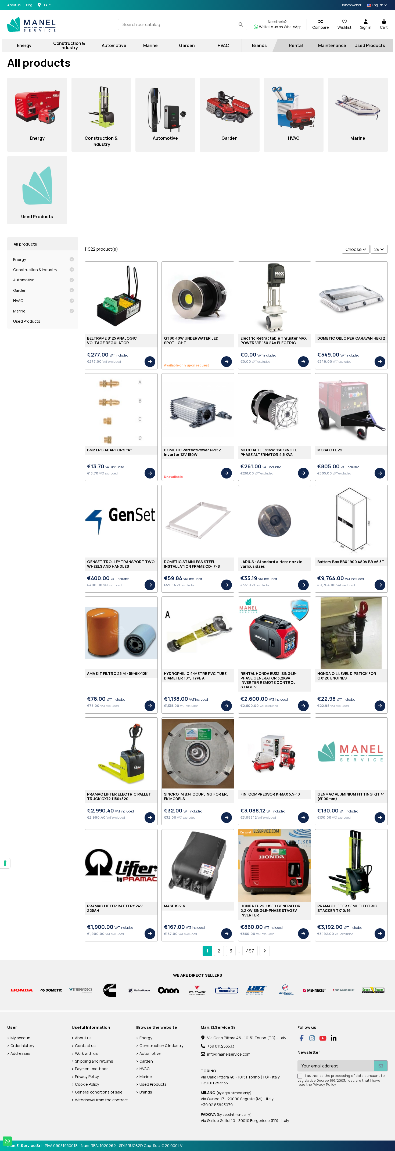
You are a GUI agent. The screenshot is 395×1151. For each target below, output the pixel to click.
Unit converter (350, 5)
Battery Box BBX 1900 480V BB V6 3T (350, 561)
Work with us (86, 1053)
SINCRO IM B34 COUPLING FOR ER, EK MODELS (196, 796)
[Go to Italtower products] (197, 989)
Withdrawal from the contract (101, 1099)
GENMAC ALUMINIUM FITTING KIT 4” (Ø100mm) (351, 796)
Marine (19, 311)
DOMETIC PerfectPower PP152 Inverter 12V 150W (192, 452)
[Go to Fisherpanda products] (139, 989)
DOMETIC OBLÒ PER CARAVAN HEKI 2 (351, 338)
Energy (19, 259)
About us (14, 5)
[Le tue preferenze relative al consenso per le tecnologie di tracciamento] (5, 863)
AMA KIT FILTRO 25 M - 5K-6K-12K (117, 673)
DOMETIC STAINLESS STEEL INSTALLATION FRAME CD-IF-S (192, 564)
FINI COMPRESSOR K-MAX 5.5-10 (270, 794)
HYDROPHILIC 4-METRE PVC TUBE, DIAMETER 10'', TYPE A (196, 676)
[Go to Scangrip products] (343, 989)
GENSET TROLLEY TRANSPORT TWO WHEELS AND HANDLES (121, 564)
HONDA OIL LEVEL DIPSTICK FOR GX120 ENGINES (346, 676)
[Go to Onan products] (168, 989)
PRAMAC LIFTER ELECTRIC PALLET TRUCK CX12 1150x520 (119, 796)
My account (21, 1037)
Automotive (23, 279)
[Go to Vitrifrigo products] (80, 989)
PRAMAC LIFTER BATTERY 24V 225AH (115, 908)
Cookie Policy (87, 1084)
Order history (22, 1045)
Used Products (26, 321)
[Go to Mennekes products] (314, 989)
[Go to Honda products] (21, 989)
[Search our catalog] (240, 24)
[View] (150, 361)
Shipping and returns (94, 1061)
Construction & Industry (35, 269)
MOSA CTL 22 (329, 449)
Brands (145, 1092)
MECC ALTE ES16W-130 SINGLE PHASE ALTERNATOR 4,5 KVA (268, 452)
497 (250, 951)
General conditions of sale (99, 1092)
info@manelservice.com (228, 1054)
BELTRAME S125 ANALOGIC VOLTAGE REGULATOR (112, 340)
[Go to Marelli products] (285, 989)
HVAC (18, 300)
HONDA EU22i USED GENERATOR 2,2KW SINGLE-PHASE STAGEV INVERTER (270, 910)
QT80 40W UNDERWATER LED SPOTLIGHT (191, 340)
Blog (29, 5)
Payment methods (92, 1068)
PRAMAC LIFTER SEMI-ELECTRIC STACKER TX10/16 (347, 908)
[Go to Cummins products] (109, 989)
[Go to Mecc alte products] (226, 989)
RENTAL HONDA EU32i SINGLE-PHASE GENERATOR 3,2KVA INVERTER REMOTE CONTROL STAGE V (268, 680)
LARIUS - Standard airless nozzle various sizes (271, 564)
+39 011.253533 (220, 1046)
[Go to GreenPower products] (373, 989)
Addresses (20, 1053)
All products (25, 244)
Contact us (85, 1045)
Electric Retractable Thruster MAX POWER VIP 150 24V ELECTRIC (273, 340)
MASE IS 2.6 (174, 905)
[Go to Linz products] (256, 989)
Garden (20, 290)
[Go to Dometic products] (51, 989)
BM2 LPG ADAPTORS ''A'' (109, 449)
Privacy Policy (87, 1076)
